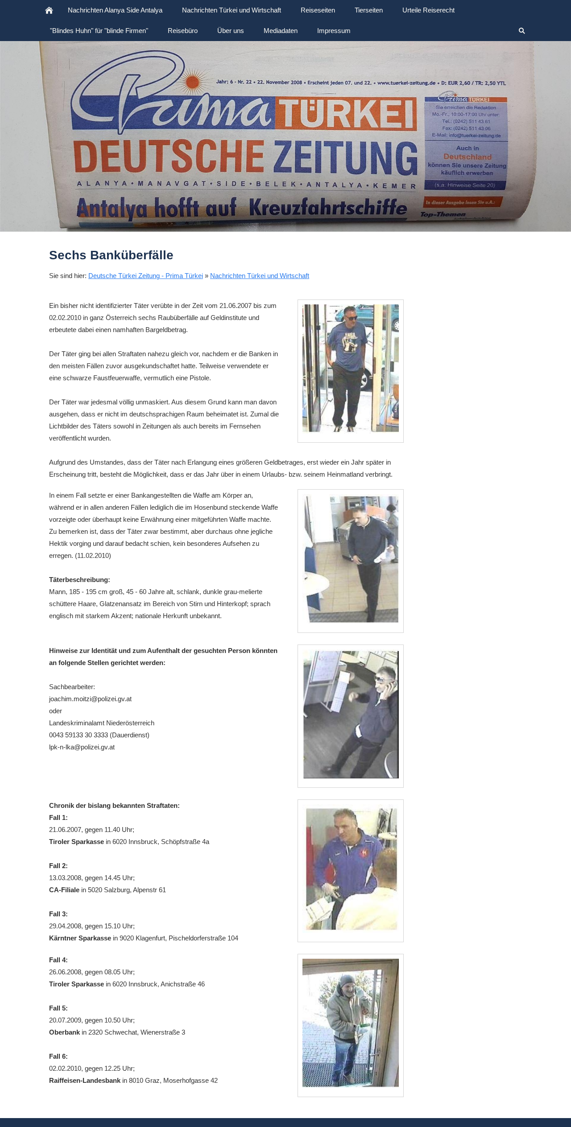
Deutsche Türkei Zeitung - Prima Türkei (145, 275)
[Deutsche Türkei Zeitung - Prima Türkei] (49, 10)
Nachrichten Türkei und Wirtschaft (259, 275)
